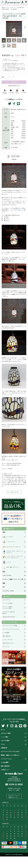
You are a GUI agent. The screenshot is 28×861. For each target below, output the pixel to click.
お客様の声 (4, 748)
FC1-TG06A (18, 210)
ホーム (3, 729)
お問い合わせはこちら (14, 85)
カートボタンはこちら (13, 492)
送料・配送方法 (5, 766)
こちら (7, 460)
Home (3, 7)
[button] (24, 27)
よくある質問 (4, 762)
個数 (3, 77)
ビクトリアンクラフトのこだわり (10, 751)
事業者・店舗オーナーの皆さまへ (10, 755)
